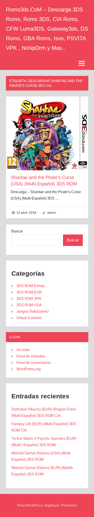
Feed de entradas (30, 356)
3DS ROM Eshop (30, 286)
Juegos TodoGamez (32, 311)
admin (51, 212)
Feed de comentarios (33, 363)
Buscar (17, 231)
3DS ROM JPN (28, 299)
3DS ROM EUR (29, 292)
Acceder (23, 350)
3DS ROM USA (29, 305)
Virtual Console (29, 318)
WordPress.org (28, 369)
